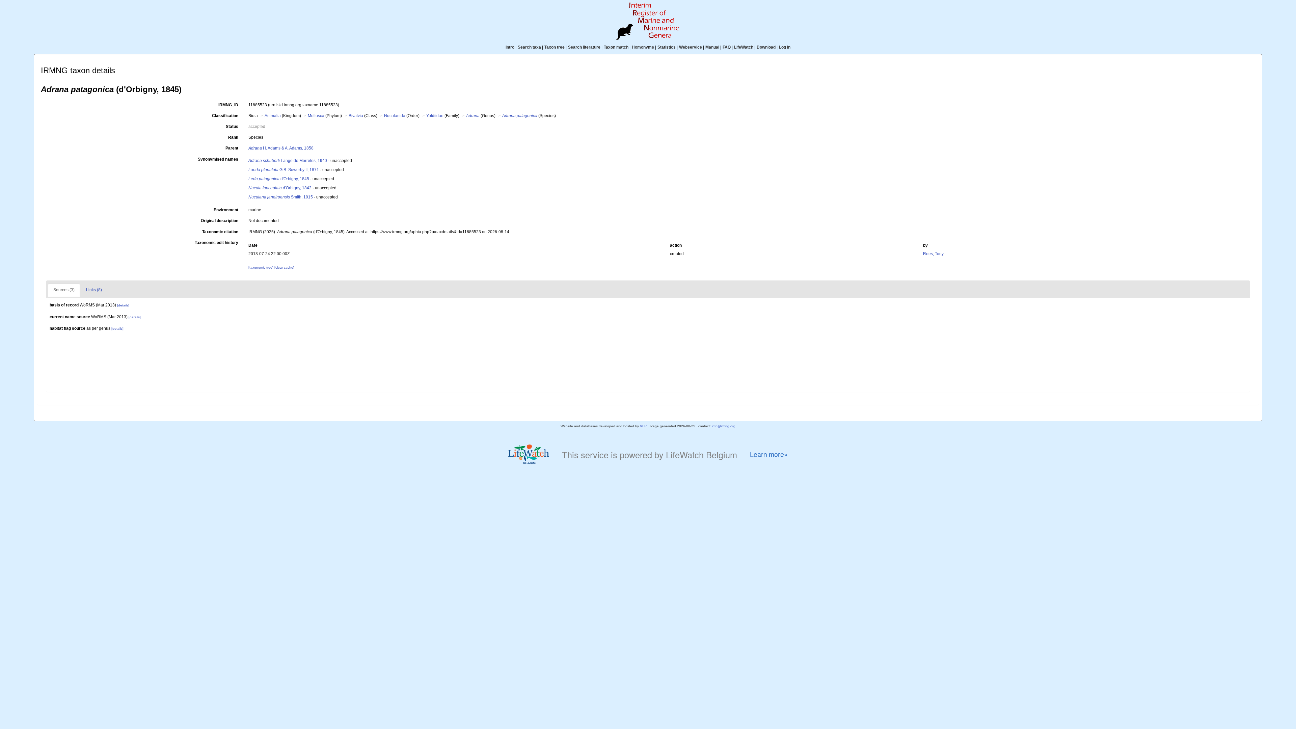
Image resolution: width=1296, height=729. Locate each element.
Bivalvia (356, 115)
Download (766, 47)
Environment (226, 210)
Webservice (690, 47)
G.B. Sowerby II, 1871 (283, 169)
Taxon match (616, 47)
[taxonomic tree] (261, 267)
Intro (510, 47)
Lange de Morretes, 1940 (287, 160)
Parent (231, 148)
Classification (225, 115)
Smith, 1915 (280, 197)
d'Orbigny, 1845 (278, 179)
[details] (123, 305)
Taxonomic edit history (216, 242)
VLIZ (643, 426)
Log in (784, 47)
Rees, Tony (933, 253)
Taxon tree (554, 47)
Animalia (273, 115)
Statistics (666, 47)
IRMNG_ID (228, 105)
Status (232, 126)
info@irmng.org (723, 426)
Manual (712, 47)
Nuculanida (394, 115)
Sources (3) (64, 290)
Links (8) (94, 290)
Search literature (584, 47)
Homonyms (643, 47)
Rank (233, 137)
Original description (219, 220)
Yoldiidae (434, 115)
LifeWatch (743, 47)
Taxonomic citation (220, 232)
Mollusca (316, 115)
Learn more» (769, 454)
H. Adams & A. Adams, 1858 (281, 148)
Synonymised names (218, 159)
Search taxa (529, 47)
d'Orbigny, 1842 (280, 188)
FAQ (727, 47)
